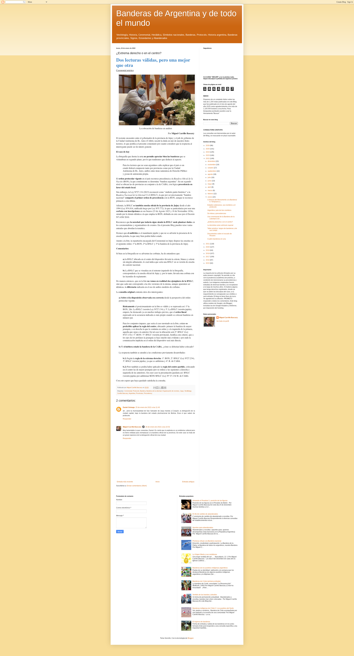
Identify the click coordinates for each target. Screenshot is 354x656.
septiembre (212, 171)
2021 (208, 244)
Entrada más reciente (125, 482)
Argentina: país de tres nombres (219, 210)
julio (209, 177)
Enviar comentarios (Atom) (137, 486)
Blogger (190, 638)
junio (210, 181)
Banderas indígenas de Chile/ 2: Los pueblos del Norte (213, 608)
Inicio (158, 482)
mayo (210, 184)
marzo (210, 190)
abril (209, 187)
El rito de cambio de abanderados (205, 514)
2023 (208, 155)
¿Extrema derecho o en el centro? (220, 222)
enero (210, 197)
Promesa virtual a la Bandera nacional (206, 541)
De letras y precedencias (216, 213)
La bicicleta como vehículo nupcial (220, 225)
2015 (208, 263)
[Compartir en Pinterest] (165, 387)
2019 (208, 250)
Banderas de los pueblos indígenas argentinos (210, 568)
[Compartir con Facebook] (162, 387)
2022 (208, 158)
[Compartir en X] (159, 387)
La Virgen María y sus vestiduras (204, 554)
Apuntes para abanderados (202, 528)
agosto (210, 174)
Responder (127, 419)
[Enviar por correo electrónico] (154, 387)
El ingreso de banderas (201, 622)
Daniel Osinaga (129, 407)
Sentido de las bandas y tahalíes (204, 595)
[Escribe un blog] (157, 387)
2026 (208, 145)
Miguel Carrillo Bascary (132, 427)
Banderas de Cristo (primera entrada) (206, 581)
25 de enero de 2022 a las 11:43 (148, 407)
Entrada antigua (188, 482)
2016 (208, 260)
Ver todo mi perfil (222, 321)
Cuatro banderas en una (216, 239)
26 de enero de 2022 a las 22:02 (157, 427)
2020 (208, 247)
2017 (208, 257)
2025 (208, 149)
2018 (208, 253)
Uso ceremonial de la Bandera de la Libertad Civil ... (221, 218)
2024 (208, 152)
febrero (211, 194)
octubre (211, 168)
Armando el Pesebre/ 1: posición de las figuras (209, 501)
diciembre (212, 161)
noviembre (212, 165)
